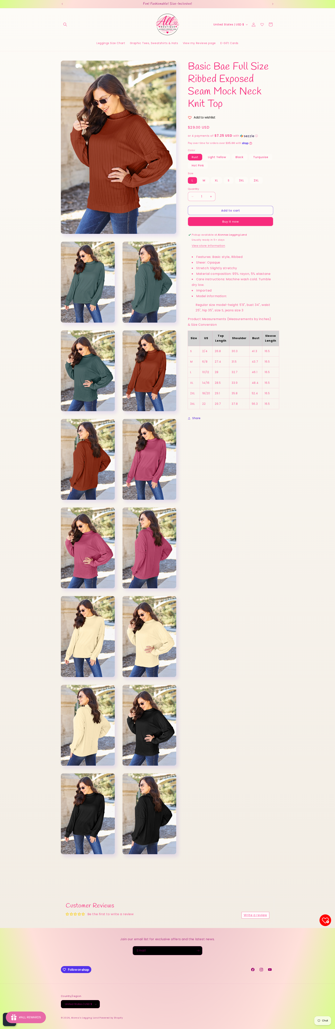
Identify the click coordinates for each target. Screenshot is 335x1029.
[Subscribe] (198, 950)
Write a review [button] (255, 915)
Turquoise (260, 157)
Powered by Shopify (111, 1017)
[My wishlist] (262, 24)
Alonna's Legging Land (85, 1017)
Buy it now (230, 222)
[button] (65, 24)
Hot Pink (198, 166)
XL (216, 180)
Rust (195, 157)
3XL (241, 180)
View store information (208, 246)
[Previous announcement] (62, 4)
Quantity (193, 189)
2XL (256, 180)
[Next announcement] (273, 4)
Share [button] (196, 418)
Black (239, 157)
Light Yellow (217, 157)
